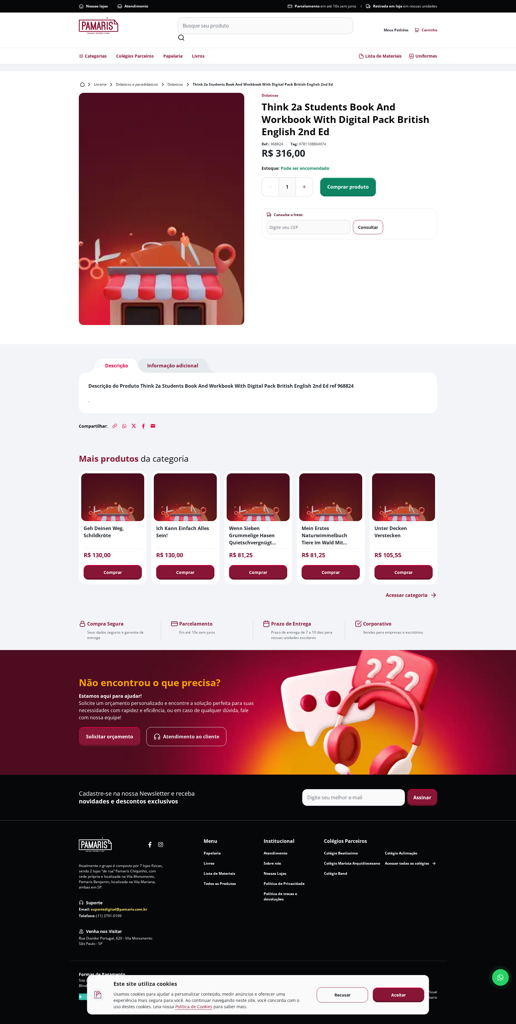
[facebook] (150, 845)
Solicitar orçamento (109, 736)
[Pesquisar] (181, 37)
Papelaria (172, 56)
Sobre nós (272, 863)
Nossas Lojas (275, 873)
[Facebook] (143, 426)
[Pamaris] (95, 844)
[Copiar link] (114, 426)
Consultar (368, 227)
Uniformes (426, 56)
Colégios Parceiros (135, 56)
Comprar (113, 572)
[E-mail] (152, 426)
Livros (198, 56)
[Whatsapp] (124, 426)
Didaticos (175, 84)
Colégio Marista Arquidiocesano (352, 863)
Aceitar (398, 995)
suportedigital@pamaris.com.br (119, 909)
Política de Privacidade (284, 883)
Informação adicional (172, 365)
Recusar (342, 995)
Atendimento (136, 6)
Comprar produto (348, 187)
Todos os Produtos (220, 883)
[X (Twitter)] (133, 426)
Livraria (100, 84)
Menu (210, 841)
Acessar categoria (407, 595)
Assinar (422, 797)
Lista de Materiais (383, 56)
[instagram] (161, 845)
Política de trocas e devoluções (280, 896)
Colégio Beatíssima (341, 853)
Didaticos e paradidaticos (137, 84)
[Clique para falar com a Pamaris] (500, 977)
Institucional (279, 841)
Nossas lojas (97, 6)
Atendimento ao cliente (191, 736)
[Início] (82, 84)
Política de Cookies (193, 1006)
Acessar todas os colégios (407, 863)
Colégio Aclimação (401, 853)
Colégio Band (335, 873)
